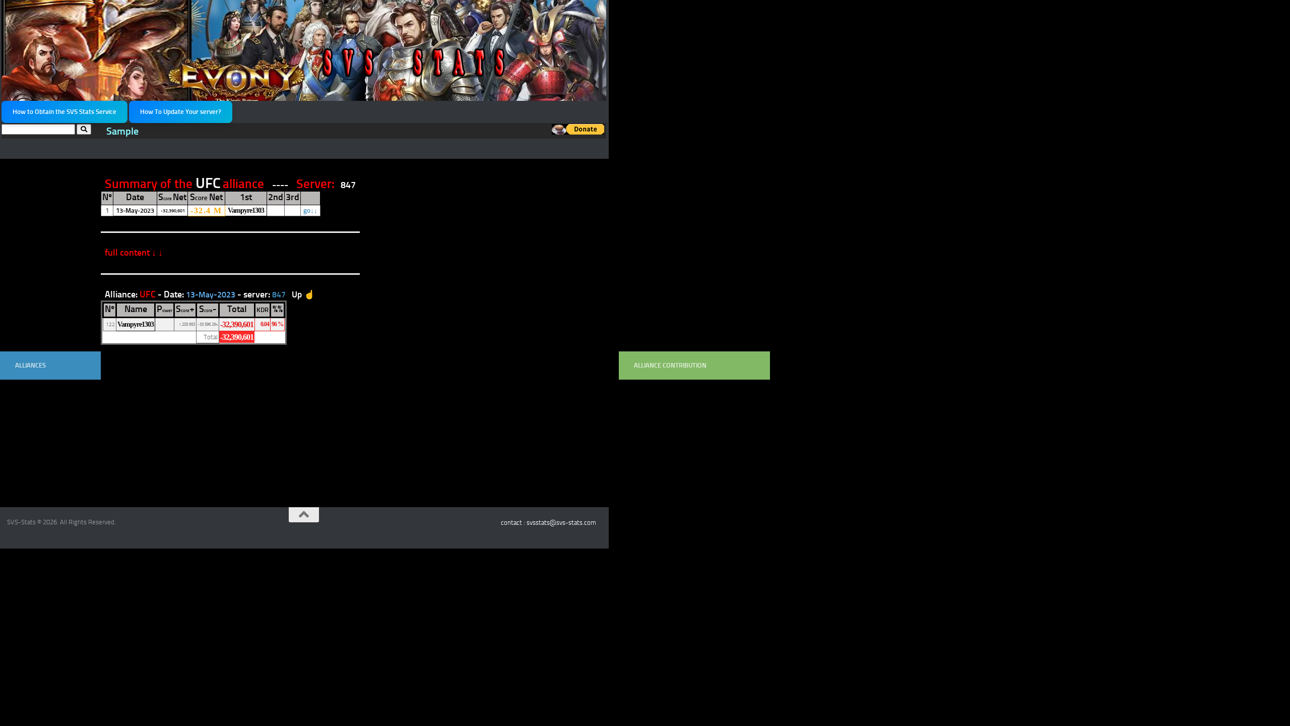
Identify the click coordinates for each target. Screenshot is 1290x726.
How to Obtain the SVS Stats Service (64, 111)
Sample (122, 131)
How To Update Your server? (180, 111)
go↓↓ (310, 210)
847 (348, 185)
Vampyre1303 (246, 210)
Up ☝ (303, 294)
